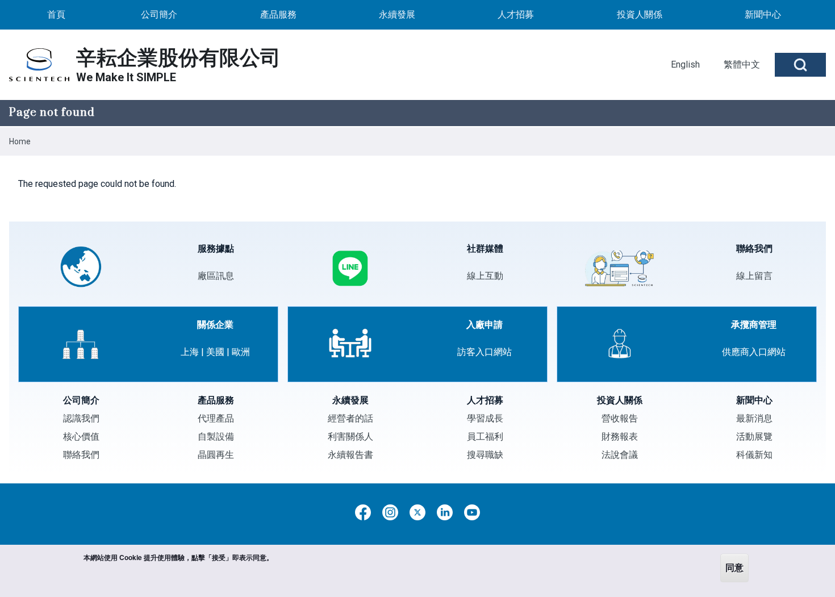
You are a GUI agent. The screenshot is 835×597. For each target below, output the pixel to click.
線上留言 (754, 275)
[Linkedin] (444, 512)
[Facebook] (363, 512)
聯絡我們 (81, 454)
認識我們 (81, 418)
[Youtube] (472, 512)
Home (20, 141)
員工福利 (485, 436)
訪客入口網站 (484, 351)
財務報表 (620, 436)
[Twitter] (417, 512)
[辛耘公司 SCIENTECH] (39, 64)
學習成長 (485, 418)
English (685, 64)
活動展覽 (754, 436)
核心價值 (81, 436)
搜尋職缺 (485, 454)
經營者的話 (350, 418)
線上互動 (485, 275)
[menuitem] (56, 15)
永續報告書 (350, 454)
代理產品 (216, 418)
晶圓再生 (216, 454)
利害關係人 (350, 436)
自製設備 (216, 436)
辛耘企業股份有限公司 (178, 58)
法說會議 (620, 454)
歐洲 (241, 351)
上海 (190, 351)
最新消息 (754, 418)
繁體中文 (742, 64)
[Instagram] (390, 512)
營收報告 (620, 418)
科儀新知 (754, 454)
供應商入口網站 (754, 351)
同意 (734, 568)
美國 (215, 351)
